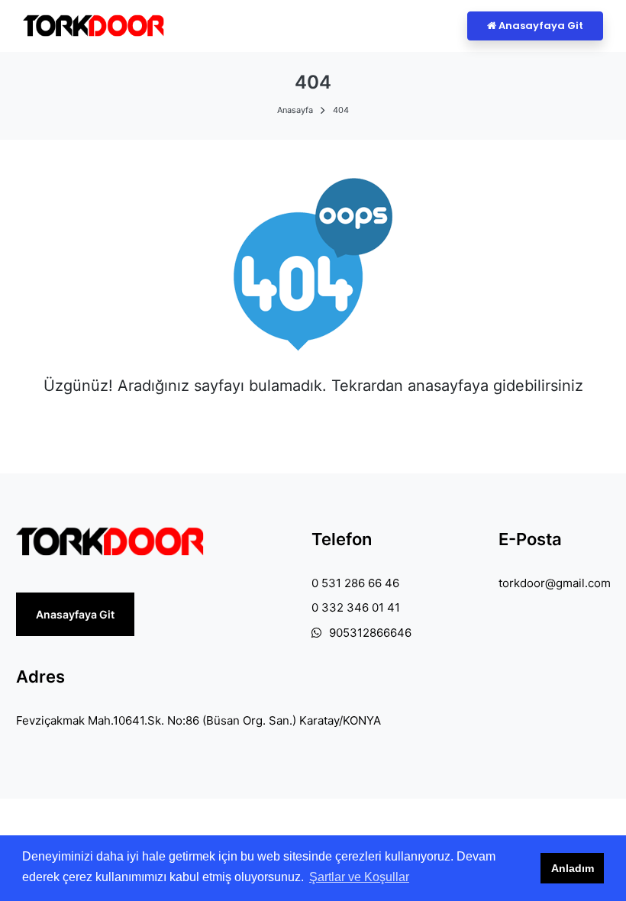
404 (341, 110)
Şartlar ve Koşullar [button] (359, 876)
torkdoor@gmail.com (555, 583)
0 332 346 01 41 (355, 607)
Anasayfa (295, 110)
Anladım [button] (572, 868)
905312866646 (370, 632)
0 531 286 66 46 (355, 583)
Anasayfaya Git (539, 25)
